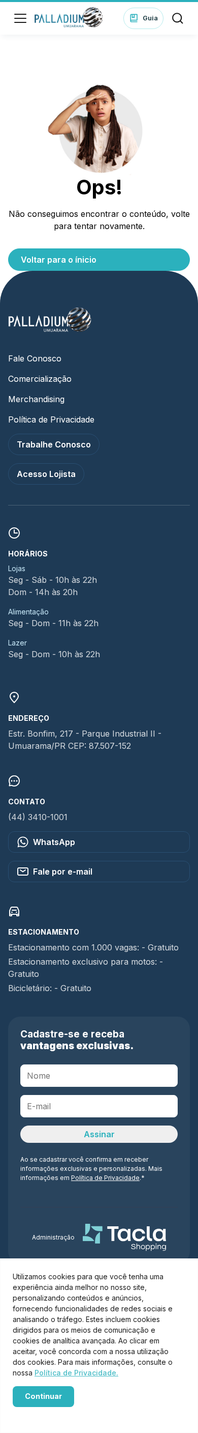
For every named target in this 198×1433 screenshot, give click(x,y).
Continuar (43, 1396)
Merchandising (36, 399)
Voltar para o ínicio (58, 260)
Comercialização (40, 379)
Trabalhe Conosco (54, 444)
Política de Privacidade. (76, 1372)
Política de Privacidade (51, 419)
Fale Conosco (34, 358)
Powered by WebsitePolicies (56, 1414)
